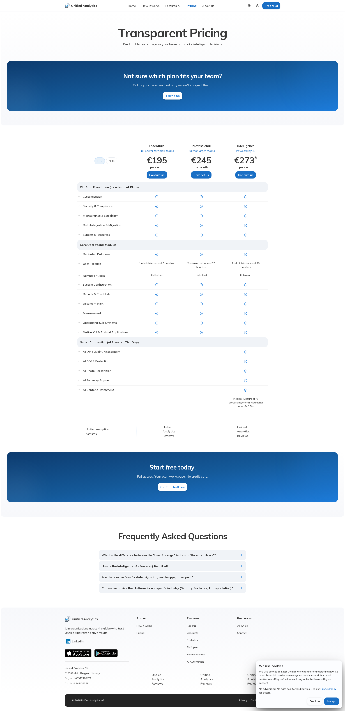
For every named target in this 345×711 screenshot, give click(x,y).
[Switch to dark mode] (258, 5)
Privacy (243, 700)
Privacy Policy (328, 688)
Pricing (192, 6)
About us (208, 6)
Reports (191, 625)
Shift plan (192, 647)
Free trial (271, 6)
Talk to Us (172, 96)
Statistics (192, 640)
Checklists (192, 633)
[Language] (249, 5)
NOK (112, 161)
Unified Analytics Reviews (169, 431)
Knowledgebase (196, 654)
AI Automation (195, 661)
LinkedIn (78, 641)
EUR (99, 161)
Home (132, 6)
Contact (242, 633)
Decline (315, 701)
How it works (151, 6)
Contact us (157, 175)
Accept (332, 701)
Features (171, 6)
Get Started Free (172, 487)
